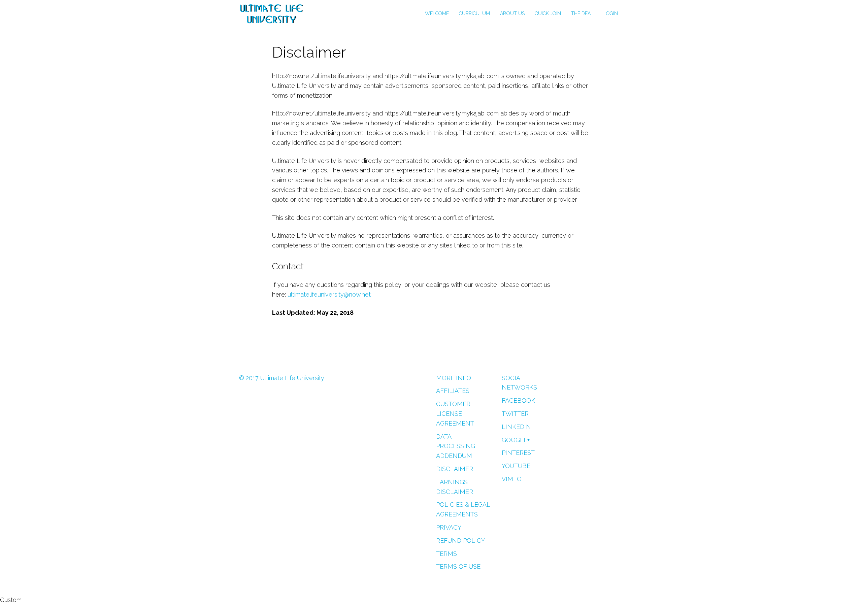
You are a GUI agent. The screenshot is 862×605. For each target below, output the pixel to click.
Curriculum (474, 13)
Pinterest (518, 452)
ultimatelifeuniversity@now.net (329, 294)
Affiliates (452, 390)
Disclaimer (454, 468)
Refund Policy (460, 540)
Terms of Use (458, 566)
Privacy (448, 527)
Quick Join (548, 13)
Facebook (518, 400)
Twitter (515, 413)
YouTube (516, 465)
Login (610, 13)
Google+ (516, 439)
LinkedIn (516, 426)
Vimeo (512, 478)
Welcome (437, 13)
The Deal (582, 13)
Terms (446, 553)
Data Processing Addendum (455, 446)
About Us (512, 13)
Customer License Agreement (455, 413)
